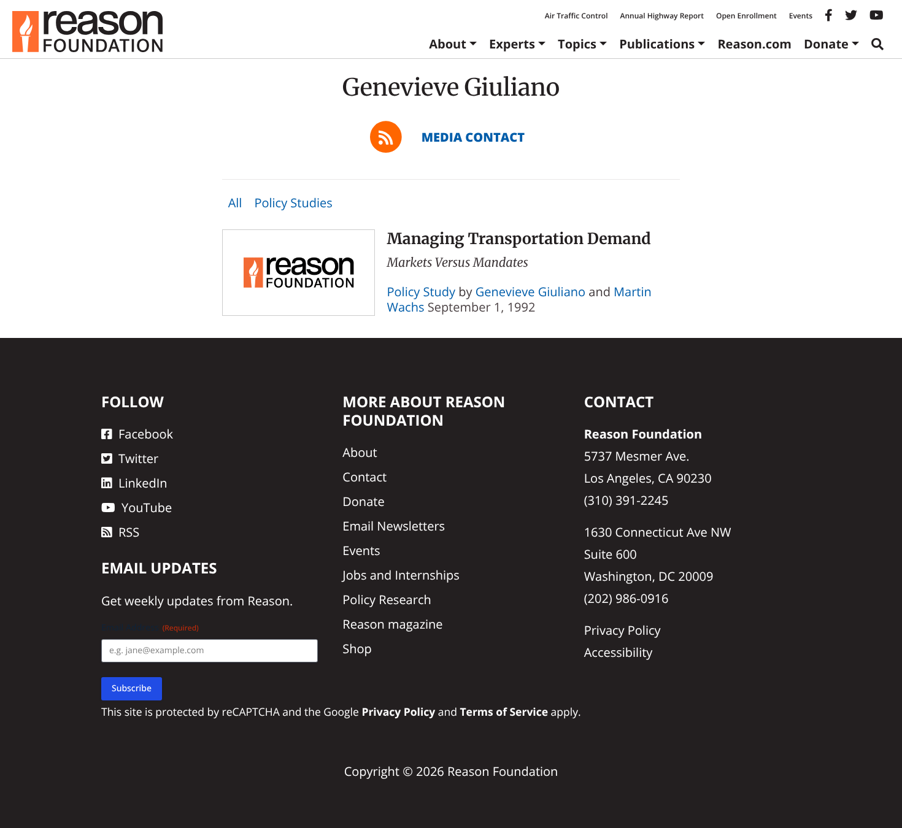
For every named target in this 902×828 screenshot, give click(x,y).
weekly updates (169, 600)
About (447, 44)
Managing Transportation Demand (519, 238)
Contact (364, 477)
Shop (357, 648)
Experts (512, 44)
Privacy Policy (622, 630)
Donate (826, 44)
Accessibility (618, 652)
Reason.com (754, 44)
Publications (657, 44)
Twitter (138, 458)
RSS (128, 532)
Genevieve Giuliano (530, 291)
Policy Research (386, 599)
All (235, 202)
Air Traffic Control (576, 15)
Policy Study (421, 291)
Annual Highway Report (661, 15)
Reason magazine (392, 624)
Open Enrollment (746, 15)
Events (800, 15)
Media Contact (473, 137)
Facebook (145, 434)
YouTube (146, 507)
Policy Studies (293, 202)
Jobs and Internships (400, 575)
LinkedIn (143, 483)
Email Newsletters (393, 526)
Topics (577, 44)
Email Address (150, 628)
